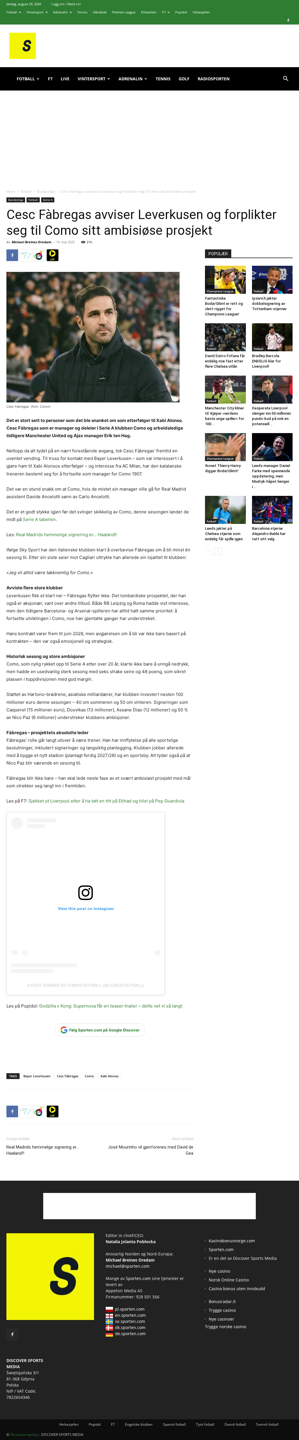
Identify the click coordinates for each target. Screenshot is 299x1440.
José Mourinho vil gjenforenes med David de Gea (150, 1150)
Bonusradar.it (222, 1301)
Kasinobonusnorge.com (232, 1240)
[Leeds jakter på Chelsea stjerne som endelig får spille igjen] (225, 510)
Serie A (48, 200)
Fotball (11, 12)
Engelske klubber (139, 1424)
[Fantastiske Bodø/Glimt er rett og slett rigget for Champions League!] (225, 280)
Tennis (82, 12)
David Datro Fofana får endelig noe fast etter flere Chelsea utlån (225, 361)
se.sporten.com (130, 1321)
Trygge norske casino (225, 1326)
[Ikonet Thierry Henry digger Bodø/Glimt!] (225, 447)
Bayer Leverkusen (37, 1076)
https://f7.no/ (26, 255)
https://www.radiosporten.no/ (39, 255)
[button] (286, 79)
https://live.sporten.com (52, 255)
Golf (184, 78)
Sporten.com (139, 1278)
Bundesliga (46, 191)
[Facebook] (288, 20)
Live (65, 78)
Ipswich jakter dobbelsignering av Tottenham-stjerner (269, 303)
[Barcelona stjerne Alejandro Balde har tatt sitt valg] (272, 510)
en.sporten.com (130, 1315)
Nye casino (219, 1271)
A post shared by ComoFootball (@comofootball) (85, 985)
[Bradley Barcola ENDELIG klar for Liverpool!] (272, 337)
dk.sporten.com (130, 1327)
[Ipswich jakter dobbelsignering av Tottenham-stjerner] (272, 280)
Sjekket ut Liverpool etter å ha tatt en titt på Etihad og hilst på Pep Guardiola (106, 801)
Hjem (10, 191)
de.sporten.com (130, 1333)
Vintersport (35, 12)
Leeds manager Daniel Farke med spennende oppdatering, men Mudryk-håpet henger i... (271, 476)
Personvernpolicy (24, 1434)
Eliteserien (149, 12)
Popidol (181, 12)
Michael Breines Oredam (31, 242)
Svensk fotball (267, 1424)
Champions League (220, 291)
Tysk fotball (205, 1424)
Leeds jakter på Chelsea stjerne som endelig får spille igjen (224, 533)
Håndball (100, 12)
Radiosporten (214, 78)
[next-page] (218, 551)
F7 (164, 12)
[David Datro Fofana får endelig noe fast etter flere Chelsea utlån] (225, 337)
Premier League (123, 12)
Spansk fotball (174, 1424)
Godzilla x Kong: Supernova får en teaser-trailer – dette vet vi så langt (110, 1006)
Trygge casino (222, 1310)
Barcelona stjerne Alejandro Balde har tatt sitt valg (269, 533)
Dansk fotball (235, 1424)
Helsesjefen (201, 12)
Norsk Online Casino (229, 1280)
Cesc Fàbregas (67, 1076)
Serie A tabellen (39, 519)
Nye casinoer (221, 1319)
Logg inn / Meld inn (66, 4)
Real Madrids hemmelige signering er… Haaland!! (66, 534)
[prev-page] (208, 551)
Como (89, 1076)
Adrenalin (60, 12)
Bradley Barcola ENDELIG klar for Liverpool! (266, 361)
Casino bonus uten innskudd (237, 1288)
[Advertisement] (149, 133)
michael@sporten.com (128, 1266)
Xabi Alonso (109, 1076)
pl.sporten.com (130, 1309)
